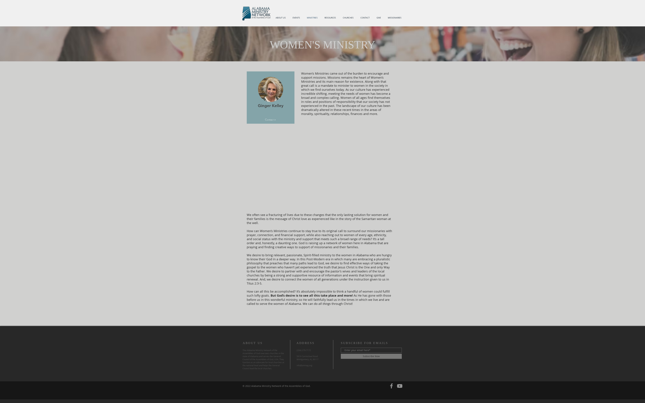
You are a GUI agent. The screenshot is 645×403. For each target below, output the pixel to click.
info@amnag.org (304, 365)
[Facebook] (391, 386)
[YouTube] (399, 386)
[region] (270, 97)
